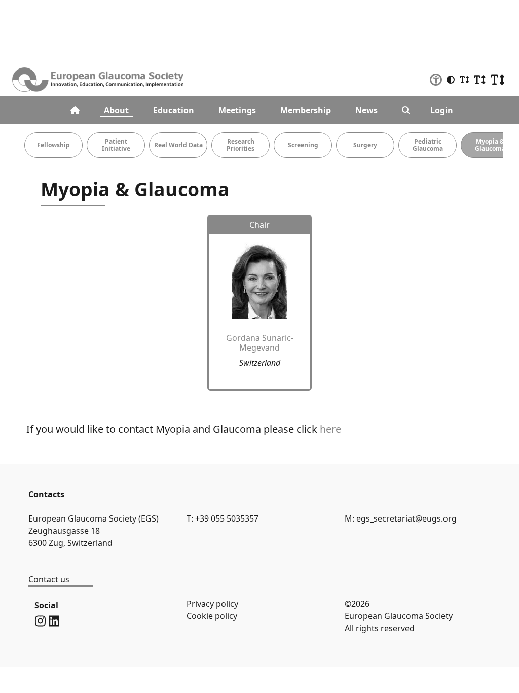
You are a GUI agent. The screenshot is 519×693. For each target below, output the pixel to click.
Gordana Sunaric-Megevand (259, 342)
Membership (305, 110)
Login (441, 110)
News (366, 110)
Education (173, 110)
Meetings (237, 110)
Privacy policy (212, 603)
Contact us (48, 579)
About (116, 110)
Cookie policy (212, 615)
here (330, 429)
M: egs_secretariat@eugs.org (401, 518)
